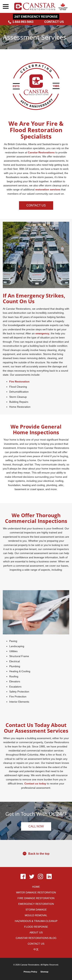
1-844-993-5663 (22, 21)
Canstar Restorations (41, 152)
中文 (36, 949)
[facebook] (23, 876)
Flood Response (36, 926)
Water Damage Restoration (36, 892)
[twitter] (32, 876)
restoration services (47, 189)
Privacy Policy (30, 972)
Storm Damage (36, 909)
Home (36, 886)
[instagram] (40, 876)
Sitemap (44, 972)
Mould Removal (36, 915)
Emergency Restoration (36, 903)
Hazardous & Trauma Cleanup (36, 921)
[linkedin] (49, 876)
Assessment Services (34, 37)
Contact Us (54, 21)
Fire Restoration (19, 381)
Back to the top (38, 853)
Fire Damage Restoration (36, 898)
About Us (36, 932)
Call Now (36, 826)
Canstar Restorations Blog (36, 938)
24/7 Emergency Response (36, 16)
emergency (42, 333)
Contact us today (35, 783)
